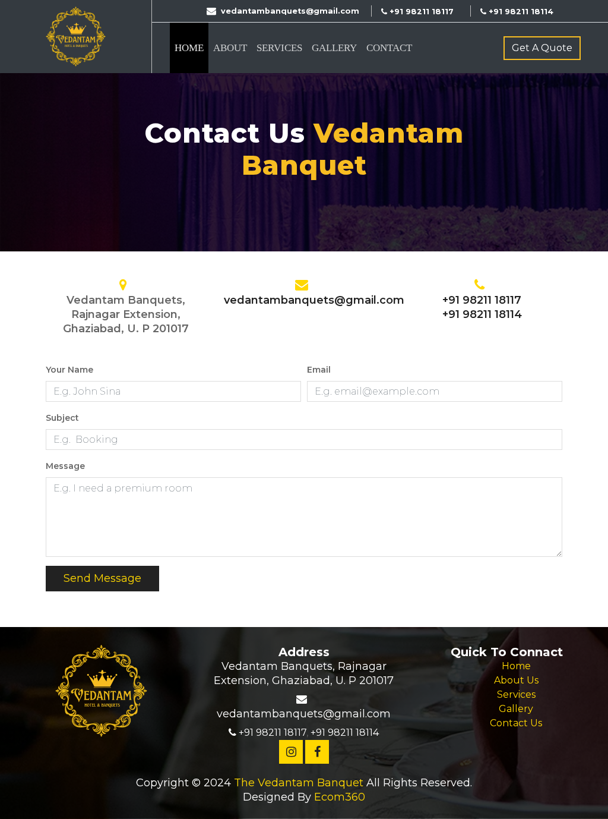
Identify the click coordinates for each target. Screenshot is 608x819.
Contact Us (516, 723)
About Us (516, 680)
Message (65, 466)
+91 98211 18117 (481, 300)
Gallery (334, 47)
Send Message (102, 578)
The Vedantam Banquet (298, 782)
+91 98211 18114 (482, 314)
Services (279, 47)
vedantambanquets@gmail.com (314, 300)
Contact (389, 47)
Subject (62, 417)
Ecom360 (339, 797)
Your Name (69, 369)
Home (189, 47)
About (230, 47)
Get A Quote (542, 47)
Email (319, 369)
